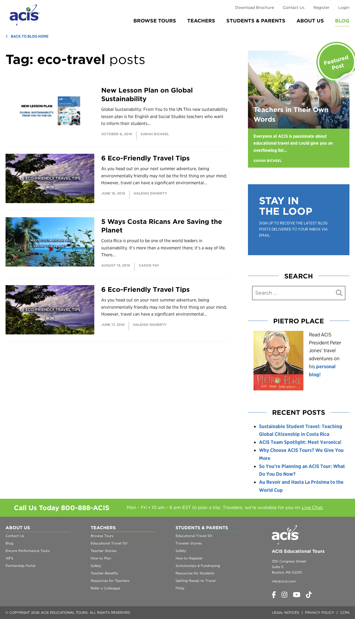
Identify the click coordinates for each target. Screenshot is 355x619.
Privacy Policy (319, 612)
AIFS (9, 558)
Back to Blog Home (30, 36)
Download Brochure (254, 7)
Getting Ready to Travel (195, 581)
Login (343, 7)
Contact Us (294, 7)
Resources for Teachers (110, 581)
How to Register (189, 558)
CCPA (344, 612)
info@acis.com (284, 581)
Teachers (201, 21)
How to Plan (101, 558)
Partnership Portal (21, 566)
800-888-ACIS (85, 508)
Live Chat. (312, 507)
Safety (96, 566)
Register (321, 7)
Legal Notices (285, 612)
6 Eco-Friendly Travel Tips (145, 158)
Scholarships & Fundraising (198, 566)
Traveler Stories (189, 543)
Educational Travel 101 (109, 543)
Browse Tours (154, 21)
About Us (310, 21)
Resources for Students (195, 573)
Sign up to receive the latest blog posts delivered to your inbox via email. (293, 229)
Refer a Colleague (105, 588)
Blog (342, 21)
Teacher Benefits (104, 573)
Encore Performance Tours (28, 551)
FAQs (180, 588)
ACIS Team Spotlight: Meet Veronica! (300, 442)
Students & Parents (255, 21)
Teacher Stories (103, 551)
